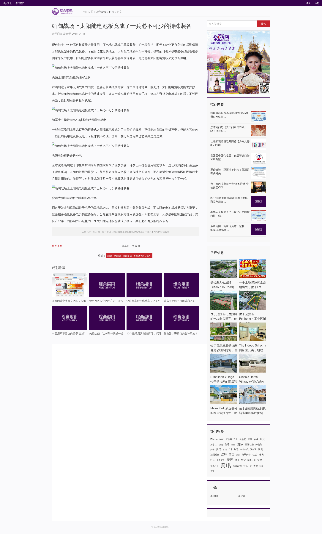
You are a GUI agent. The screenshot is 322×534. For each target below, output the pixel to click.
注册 (317, 3)
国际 (240, 444)
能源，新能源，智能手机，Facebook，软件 (129, 255)
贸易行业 (214, 466)
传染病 (242, 439)
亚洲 (235, 439)
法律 (224, 454)
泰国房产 (19, 3)
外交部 (258, 444)
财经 (259, 459)
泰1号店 (214, 496)
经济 (212, 459)
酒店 (255, 466)
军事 (250, 439)
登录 (308, 3)
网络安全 (221, 459)
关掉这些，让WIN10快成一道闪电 (106, 333)
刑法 (262, 439)
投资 (218, 449)
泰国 (231, 454)
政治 (225, 449)
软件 (245, 466)
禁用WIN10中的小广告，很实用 (106, 300)
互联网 (229, 439)
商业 (233, 444)
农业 (256, 439)
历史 (221, 444)
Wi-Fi (221, 439)
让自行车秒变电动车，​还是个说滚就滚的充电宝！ (143, 300)
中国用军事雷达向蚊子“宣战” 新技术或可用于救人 (68, 333)
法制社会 (214, 454)
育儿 (237, 459)
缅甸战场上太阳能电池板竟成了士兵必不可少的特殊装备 (122, 26)
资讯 (225, 464)
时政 (236, 449)
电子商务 (246, 454)
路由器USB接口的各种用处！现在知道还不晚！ (181, 333)
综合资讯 (7, 3)
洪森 (238, 454)
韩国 (261, 466)
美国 (229, 459)
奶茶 (212, 449)
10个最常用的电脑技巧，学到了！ (144, 333)
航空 (243, 459)
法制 (260, 449)
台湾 (227, 444)
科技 (111, 11)
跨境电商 (237, 466)
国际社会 (249, 444)
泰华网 (241, 496)
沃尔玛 (253, 449)
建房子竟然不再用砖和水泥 (179, 300)
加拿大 (213, 444)
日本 (230, 449)
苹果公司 (251, 459)
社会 (255, 454)
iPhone (214, 439)
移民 (261, 454)
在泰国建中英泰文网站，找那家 (69, 300)
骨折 (212, 470)
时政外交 (244, 449)
